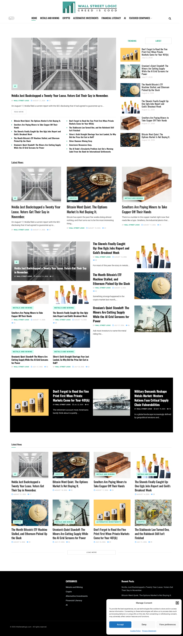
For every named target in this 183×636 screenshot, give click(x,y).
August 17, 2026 (149, 225)
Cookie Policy (135, 631)
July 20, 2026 (79, 367)
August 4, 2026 (120, 288)
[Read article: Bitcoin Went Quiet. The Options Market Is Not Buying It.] (91, 184)
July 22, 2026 (100, 542)
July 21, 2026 (141, 542)
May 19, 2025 (160, 409)
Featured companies (139, 18)
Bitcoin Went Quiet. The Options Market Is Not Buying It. (37, 120)
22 (105, 228)
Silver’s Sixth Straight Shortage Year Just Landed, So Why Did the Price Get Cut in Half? (92, 136)
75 (170, 409)
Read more (20, 111)
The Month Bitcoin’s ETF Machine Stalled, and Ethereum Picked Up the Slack (36, 139)
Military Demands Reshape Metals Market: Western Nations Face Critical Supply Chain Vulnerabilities (151, 398)
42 (96, 291)
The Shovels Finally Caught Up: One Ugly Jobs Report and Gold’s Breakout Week (37, 133)
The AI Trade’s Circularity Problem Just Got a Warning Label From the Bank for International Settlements (91, 150)
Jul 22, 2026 (78, 404)
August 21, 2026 (38, 100)
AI (125, 18)
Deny (144, 624)
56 (47, 367)
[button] (177, 602)
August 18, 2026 (94, 228)
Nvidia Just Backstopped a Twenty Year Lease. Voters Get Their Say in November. (59, 95)
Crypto (66, 18)
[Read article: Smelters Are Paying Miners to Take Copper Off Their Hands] (147, 184)
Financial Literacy (111, 18)
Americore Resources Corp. (80, 144)
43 (87, 404)
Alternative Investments (85, 18)
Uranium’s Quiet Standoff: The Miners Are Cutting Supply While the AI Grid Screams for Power (37, 146)
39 (151, 542)
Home (34, 18)
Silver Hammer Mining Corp (80, 140)
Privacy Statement (149, 631)
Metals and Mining (49, 18)
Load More (91, 552)
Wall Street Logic (21, 100)
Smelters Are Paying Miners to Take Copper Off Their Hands (35, 126)
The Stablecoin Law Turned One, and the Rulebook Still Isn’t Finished (91, 129)
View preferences (167, 624)
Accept (120, 624)
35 (160, 225)
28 (56, 323)
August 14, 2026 (80, 320)
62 (88, 367)
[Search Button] (170, 18)
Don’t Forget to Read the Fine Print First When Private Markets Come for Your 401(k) (91, 122)
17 (49, 100)
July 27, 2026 (37, 367)
